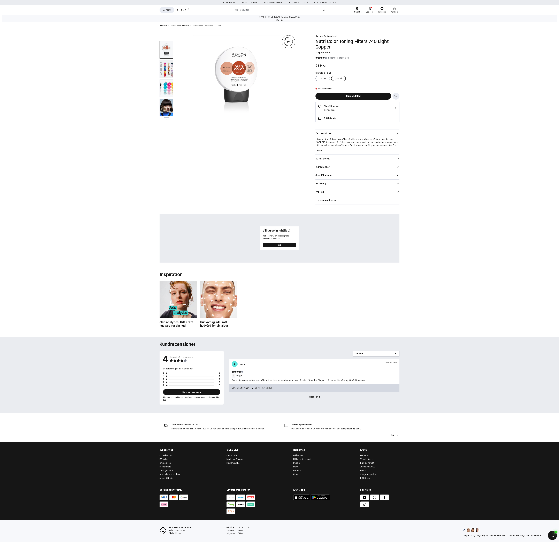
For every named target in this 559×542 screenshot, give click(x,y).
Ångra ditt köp (166, 478)
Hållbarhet (298, 455)
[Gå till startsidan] (183, 10)
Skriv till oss (175, 533)
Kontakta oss (166, 455)
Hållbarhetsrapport (302, 459)
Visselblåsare (366, 459)
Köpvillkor (164, 459)
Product (297, 470)
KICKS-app (365, 478)
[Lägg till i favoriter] (395, 96)
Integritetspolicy (368, 474)
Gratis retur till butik (300, 2)
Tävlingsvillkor (166, 470)
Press (363, 470)
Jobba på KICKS (367, 466)
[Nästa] (166, 119)
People (296, 463)
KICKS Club (232, 455)
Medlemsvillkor (233, 463)
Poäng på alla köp (274, 2)
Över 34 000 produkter (326, 2)
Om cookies (165, 463)
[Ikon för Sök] (323, 10)
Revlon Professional (326, 36)
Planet (296, 466)
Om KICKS (364, 455)
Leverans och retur (326, 200)
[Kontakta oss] (552, 535)
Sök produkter (242, 9)
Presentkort (165, 466)
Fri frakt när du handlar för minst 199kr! (242, 2)
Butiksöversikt (367, 463)
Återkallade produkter (170, 474)
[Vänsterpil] (388, 435)
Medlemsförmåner (235, 459)
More (295, 474)
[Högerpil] (397, 435)
